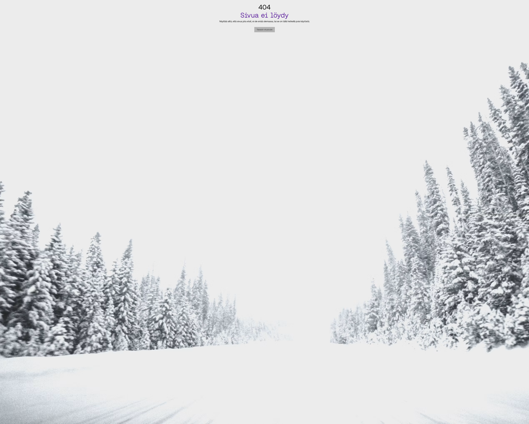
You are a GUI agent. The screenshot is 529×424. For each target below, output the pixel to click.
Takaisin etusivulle (264, 30)
